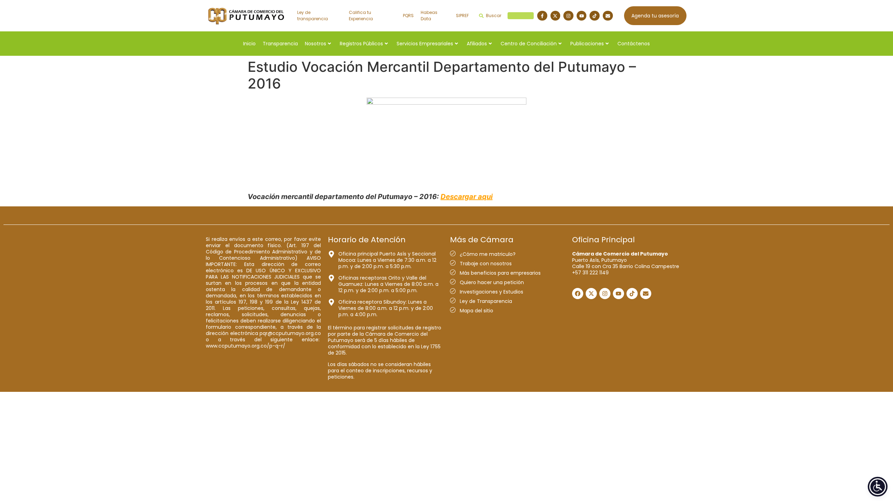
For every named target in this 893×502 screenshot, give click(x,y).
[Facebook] (577, 293)
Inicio (249, 43)
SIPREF (462, 15)
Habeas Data (429, 15)
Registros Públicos (361, 43)
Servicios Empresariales (425, 43)
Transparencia (280, 43)
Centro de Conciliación (529, 43)
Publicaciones (587, 43)
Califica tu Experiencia (361, 15)
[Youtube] (582, 16)
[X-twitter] (555, 16)
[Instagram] (568, 16)
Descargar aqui (467, 196)
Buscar (509, 15)
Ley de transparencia (312, 15)
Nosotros (315, 43)
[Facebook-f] (542, 16)
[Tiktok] (595, 16)
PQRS (408, 15)
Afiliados (477, 43)
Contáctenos (633, 43)
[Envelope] (608, 16)
